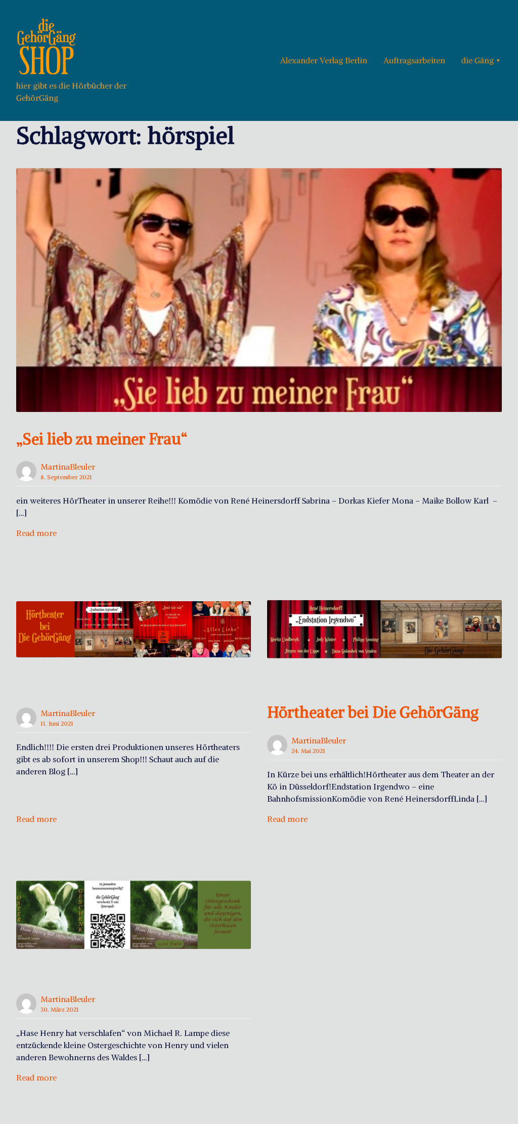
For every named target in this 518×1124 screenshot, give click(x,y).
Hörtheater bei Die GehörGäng (373, 712)
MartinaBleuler (67, 467)
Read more (36, 533)
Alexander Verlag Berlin (323, 60)
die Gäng (477, 60)
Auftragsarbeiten (414, 60)
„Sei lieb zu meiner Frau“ (101, 438)
